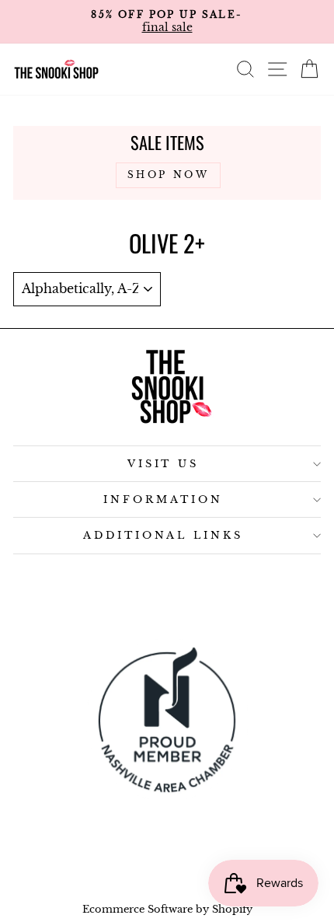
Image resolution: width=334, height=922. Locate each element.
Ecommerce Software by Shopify (167, 909)
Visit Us (163, 463)
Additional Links (163, 535)
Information (163, 499)
